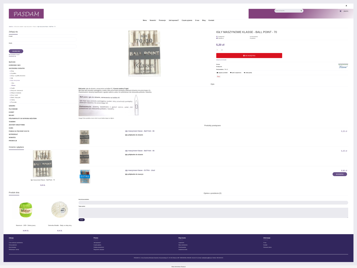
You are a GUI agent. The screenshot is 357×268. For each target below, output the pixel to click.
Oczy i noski (14, 95)
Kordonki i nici (14, 65)
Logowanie (181, 242)
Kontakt (265, 245)
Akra (13, 83)
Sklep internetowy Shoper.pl (178, 266)
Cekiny (13, 100)
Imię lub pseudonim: (84, 199)
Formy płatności (13, 245)
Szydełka (13, 73)
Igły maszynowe (15, 80)
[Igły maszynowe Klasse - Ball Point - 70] (144, 53)
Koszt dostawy (12, 247)
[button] (222, 72)
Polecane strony (267, 247)
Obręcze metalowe (16, 93)
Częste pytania (97, 245)
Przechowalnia (182, 247)
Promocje (13, 140)
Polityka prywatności (99, 247)
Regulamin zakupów (99, 249)
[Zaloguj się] (346, 5)
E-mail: (11, 36)
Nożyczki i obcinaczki (17, 90)
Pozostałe (13, 102)
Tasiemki (12, 121)
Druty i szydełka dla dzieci (18, 75)
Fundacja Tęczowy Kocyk (19, 131)
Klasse (13, 85)
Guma (11, 128)
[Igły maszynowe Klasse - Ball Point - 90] (99, 157)
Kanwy (11, 112)
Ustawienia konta (182, 249)
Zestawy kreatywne (17, 125)
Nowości (12, 137)
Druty (12, 71)
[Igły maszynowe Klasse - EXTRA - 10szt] (99, 176)
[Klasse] (343, 67)
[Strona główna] (26, 14)
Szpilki (13, 88)
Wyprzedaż (13, 134)
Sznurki (12, 106)
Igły (12, 78)
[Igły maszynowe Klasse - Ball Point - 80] (99, 137)
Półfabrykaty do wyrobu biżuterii (23, 118)
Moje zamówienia (182, 245)
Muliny (11, 115)
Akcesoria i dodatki (17, 68)
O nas (264, 242)
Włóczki (12, 62)
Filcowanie (13, 109)
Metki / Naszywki (15, 97)
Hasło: (10, 43)
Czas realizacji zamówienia (16, 242)
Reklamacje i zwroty (14, 249)
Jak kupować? (97, 242)
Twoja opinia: (82, 206)
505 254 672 (220, 257)
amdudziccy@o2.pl (207, 257)
